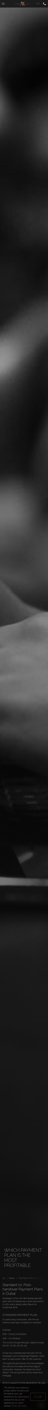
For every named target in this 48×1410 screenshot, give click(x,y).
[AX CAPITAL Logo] (22, 4)
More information (19, 1406)
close (38, 1396)
